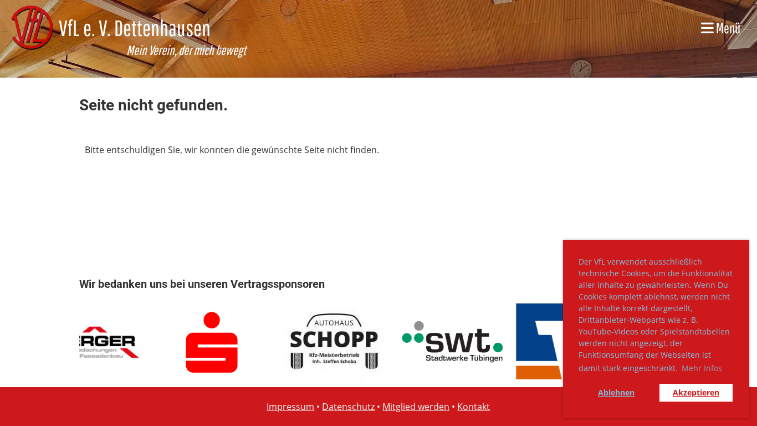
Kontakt (473, 406)
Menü (727, 27)
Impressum (290, 406)
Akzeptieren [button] (696, 392)
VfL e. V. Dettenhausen (135, 27)
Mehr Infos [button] (702, 368)
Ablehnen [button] (616, 392)
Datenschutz (348, 406)
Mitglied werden (415, 406)
